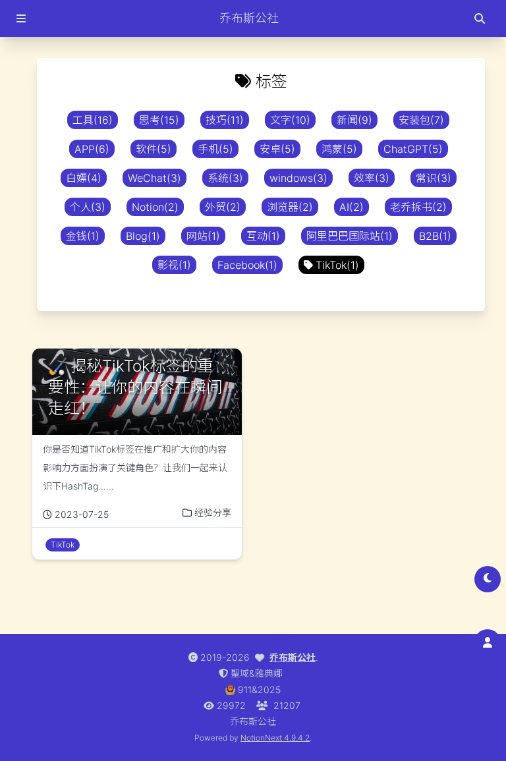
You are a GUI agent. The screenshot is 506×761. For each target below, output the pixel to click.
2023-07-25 (82, 514)
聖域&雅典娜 (257, 673)
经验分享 (212, 512)
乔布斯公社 (292, 657)
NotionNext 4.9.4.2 (275, 738)
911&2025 (259, 689)
